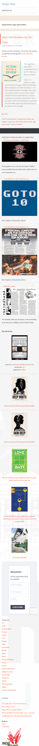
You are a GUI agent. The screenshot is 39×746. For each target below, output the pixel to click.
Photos (4, 668)
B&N (22, 370)
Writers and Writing (9, 695)
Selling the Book (7, 677)
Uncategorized (21, 124)
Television (5, 683)
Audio (4, 631)
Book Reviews (12, 124)
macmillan (30, 521)
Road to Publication (8, 674)
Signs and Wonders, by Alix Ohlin (18, 42)
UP (33, 370)
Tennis (4, 686)
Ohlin (24, 90)
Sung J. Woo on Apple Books (11, 715)
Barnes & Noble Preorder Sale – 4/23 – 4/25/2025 (18, 718)
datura (6, 411)
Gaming (4, 646)
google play (25, 411)
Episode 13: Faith (9, 291)
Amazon (28, 370)
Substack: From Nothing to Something (18, 143)
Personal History (8, 665)
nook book (31, 524)
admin (20, 51)
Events (4, 640)
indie (24, 563)
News (4, 662)
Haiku (4, 649)
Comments (5, 732)
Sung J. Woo (8, 4)
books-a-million (18, 483)
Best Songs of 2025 (8, 712)
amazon (12, 411)
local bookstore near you (21, 485)
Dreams (4, 637)
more (4, 119)
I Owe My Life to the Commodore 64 (16, 184)
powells (9, 483)
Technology (6, 680)
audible (23, 375)
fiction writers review (25, 127)
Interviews (5, 652)
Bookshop (16, 370)
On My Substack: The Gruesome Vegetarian (17, 721)
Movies (4, 655)
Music (4, 659)
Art (3, 628)
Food (3, 643)
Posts (4, 729)
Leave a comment (16, 129)
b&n (18, 411)
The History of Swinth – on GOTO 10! (16, 145)
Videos (4, 692)
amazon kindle (19, 527)
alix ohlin (16, 127)
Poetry (4, 671)
